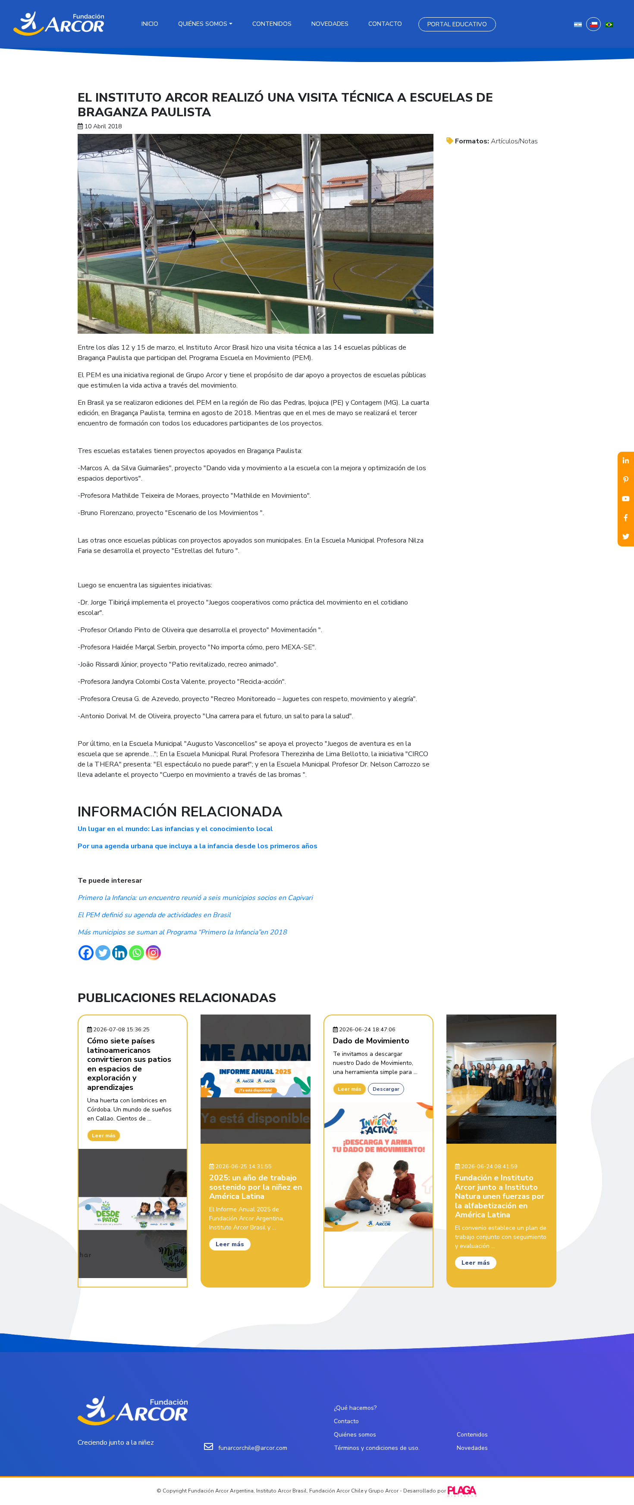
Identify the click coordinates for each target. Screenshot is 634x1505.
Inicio (149, 24)
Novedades (329, 24)
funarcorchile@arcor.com (252, 1448)
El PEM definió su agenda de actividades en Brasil (154, 915)
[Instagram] (153, 952)
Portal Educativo (457, 24)
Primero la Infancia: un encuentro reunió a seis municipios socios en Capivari (195, 898)
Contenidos (272, 24)
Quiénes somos (202, 24)
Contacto (385, 24)
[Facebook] (86, 952)
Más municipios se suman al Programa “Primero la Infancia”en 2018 (182, 932)
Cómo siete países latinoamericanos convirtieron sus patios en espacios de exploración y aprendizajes (129, 1064)
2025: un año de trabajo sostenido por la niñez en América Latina (255, 1187)
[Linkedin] (119, 952)
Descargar (386, 1089)
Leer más (104, 1135)
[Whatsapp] (136, 952)
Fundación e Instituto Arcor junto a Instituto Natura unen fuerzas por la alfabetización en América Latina (499, 1196)
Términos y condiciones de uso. (377, 1448)
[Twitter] (102, 952)
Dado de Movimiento (371, 1041)
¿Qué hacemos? (355, 1408)
